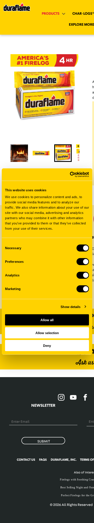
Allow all (47, 320)
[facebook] (85, 398)
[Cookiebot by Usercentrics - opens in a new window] (70, 174)
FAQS (43, 459)
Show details (70, 306)
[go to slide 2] (41, 153)
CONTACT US (26, 459)
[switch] (83, 261)
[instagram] (61, 398)
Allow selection (47, 333)
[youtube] (73, 398)
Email (13, 416)
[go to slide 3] (63, 153)
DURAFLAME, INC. (64, 459)
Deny (47, 345)
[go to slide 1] (19, 153)
